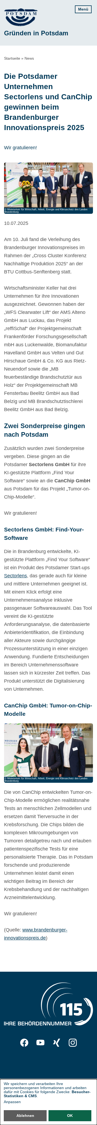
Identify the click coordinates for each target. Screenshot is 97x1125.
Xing (57, 1043)
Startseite (12, 58)
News (29, 58)
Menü (83, 9)
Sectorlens (15, 575)
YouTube (40, 1043)
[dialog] (48, 1102)
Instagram (73, 1043)
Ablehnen (25, 1115)
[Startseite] (21, 17)
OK (70, 1115)
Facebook (24, 1043)
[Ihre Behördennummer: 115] (48, 1005)
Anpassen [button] (12, 1102)
